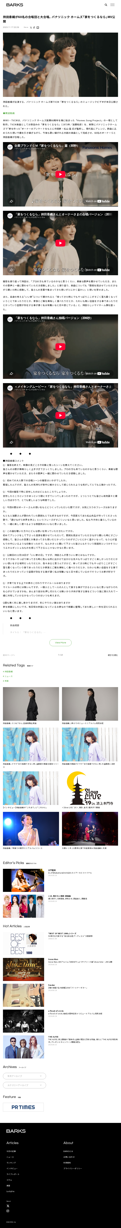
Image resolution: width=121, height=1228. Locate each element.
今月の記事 (11, 1151)
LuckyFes (10, 1191)
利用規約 (67, 1162)
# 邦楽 (6, 680)
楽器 (8, 1185)
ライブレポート (13, 1174)
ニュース (10, 1157)
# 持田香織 (8, 671)
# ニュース (8, 676)
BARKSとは (68, 1151)
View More (60, 642)
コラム (9, 1180)
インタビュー (12, 1168)
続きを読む (113, 655)
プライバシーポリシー (72, 1168)
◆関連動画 (9, 113)
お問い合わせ (69, 1157)
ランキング (11, 1162)
